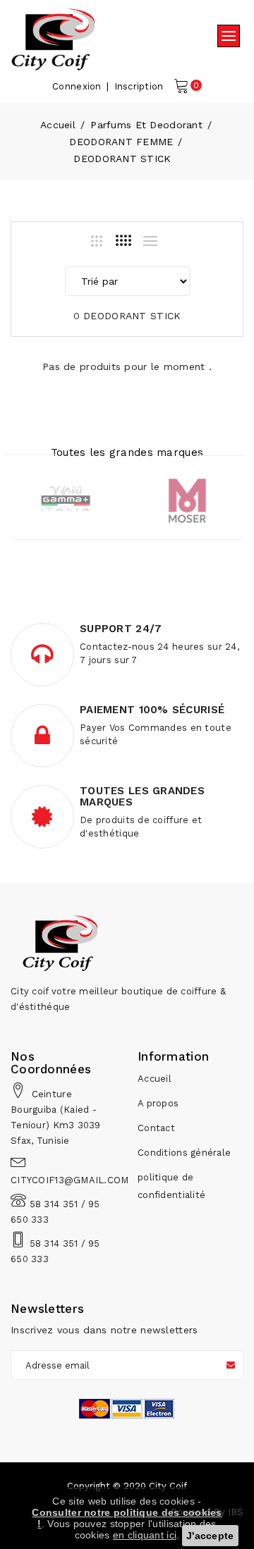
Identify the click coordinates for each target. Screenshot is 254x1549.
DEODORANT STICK (122, 158)
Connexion (77, 86)
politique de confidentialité (171, 1186)
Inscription (139, 86)
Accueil (57, 124)
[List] (150, 241)
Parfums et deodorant (146, 124)
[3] (97, 241)
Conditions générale (184, 1152)
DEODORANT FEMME (121, 141)
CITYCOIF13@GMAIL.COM (70, 1180)
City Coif (168, 1486)
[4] (123, 240)
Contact (156, 1128)
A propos (158, 1103)
